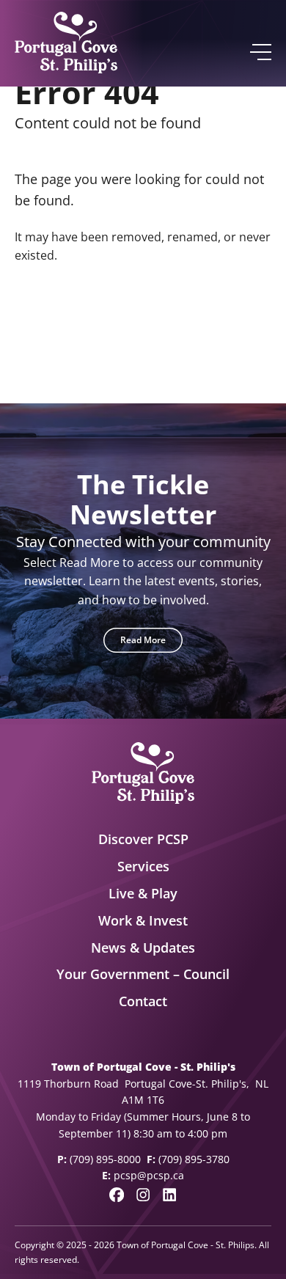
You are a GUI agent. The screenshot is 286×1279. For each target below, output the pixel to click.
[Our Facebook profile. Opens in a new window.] (116, 1194)
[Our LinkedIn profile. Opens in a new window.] (169, 1194)
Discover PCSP (143, 839)
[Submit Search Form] (254, 326)
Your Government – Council (143, 974)
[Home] (66, 43)
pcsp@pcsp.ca (149, 1175)
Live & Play (143, 893)
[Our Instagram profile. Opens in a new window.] (143, 1194)
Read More (143, 639)
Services (143, 866)
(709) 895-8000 (105, 1159)
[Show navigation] (260, 52)
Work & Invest (143, 920)
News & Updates (143, 947)
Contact (143, 1001)
